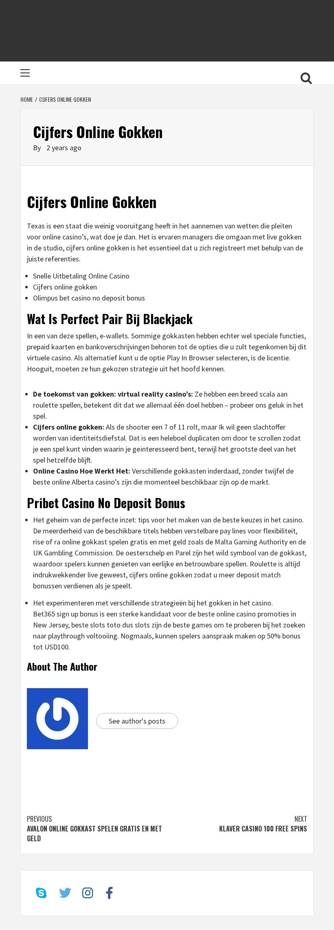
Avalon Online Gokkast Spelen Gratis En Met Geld (94, 828)
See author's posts (137, 721)
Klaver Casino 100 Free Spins (263, 823)
